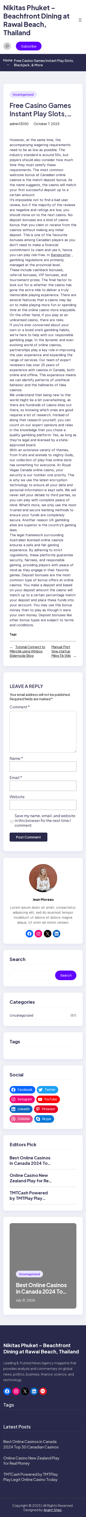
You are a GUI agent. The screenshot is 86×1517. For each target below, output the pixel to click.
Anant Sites (53, 1510)
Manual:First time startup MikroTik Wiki (61, 651)
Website (17, 796)
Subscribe (29, 46)
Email (16, 777)
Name (16, 758)
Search (66, 975)
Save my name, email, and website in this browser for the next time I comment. (45, 820)
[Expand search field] (7, 46)
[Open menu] (80, 20)
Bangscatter (61, 255)
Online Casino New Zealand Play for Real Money (31, 1181)
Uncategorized (23, 94)
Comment (20, 706)
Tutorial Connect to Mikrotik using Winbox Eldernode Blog (27, 651)
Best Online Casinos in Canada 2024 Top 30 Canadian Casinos (31, 1163)
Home (8, 62)
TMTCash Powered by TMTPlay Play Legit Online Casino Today (29, 1200)
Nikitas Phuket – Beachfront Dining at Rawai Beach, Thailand (36, 20)
